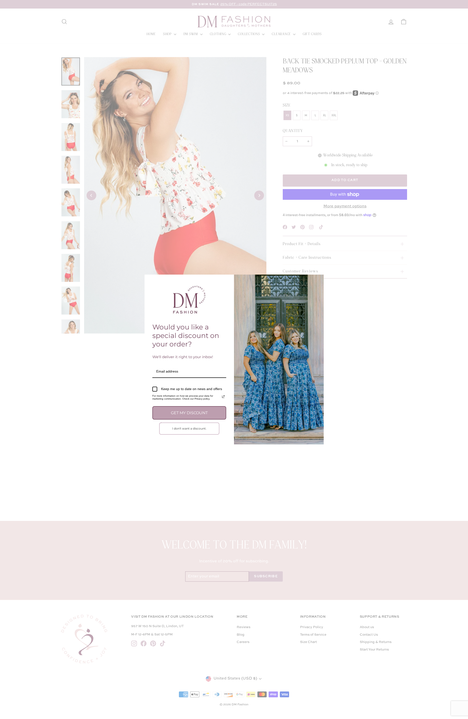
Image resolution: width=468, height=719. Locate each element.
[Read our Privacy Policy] (223, 397)
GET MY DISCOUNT (189, 413)
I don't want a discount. (189, 428)
